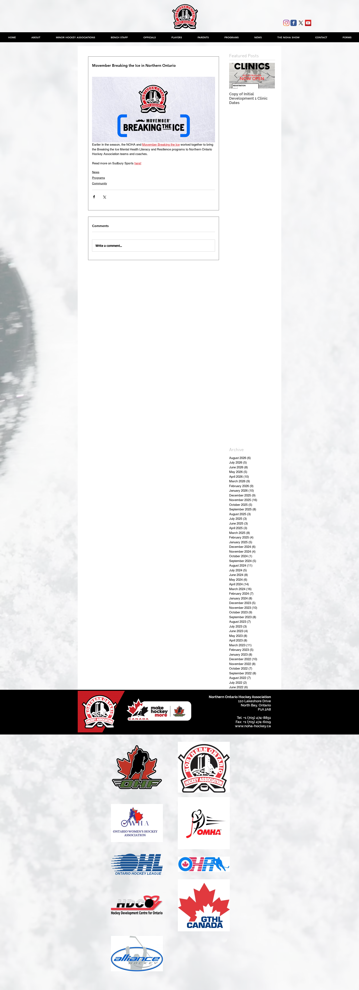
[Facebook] (293, 23)
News (95, 172)
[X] (301, 23)
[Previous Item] (236, 75)
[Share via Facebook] (94, 197)
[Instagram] (286, 23)
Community (99, 183)
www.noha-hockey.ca (253, 726)
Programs (98, 177)
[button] (75, 37)
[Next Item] (268, 75)
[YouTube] (308, 23)
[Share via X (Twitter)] (104, 197)
